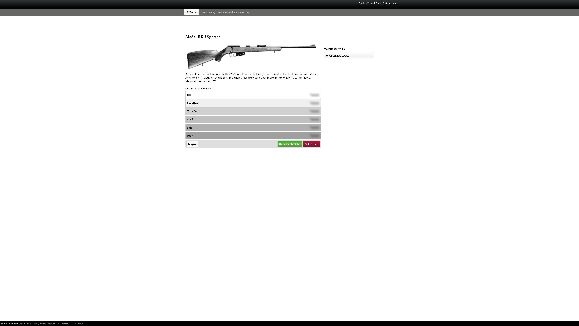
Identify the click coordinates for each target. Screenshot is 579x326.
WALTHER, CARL (212, 12)
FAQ (29, 323)
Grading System (382, 3)
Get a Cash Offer (290, 144)
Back (191, 11)
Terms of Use (53, 323)
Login (394, 3)
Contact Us (65, 323)
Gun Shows (77, 323)
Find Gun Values (366, 3)
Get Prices (311, 144)
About (22, 323)
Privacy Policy (39, 323)
